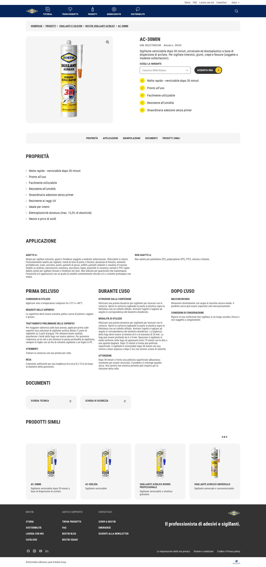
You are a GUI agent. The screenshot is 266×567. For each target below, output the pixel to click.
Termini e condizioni (203, 551)
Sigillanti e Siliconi (70, 26)
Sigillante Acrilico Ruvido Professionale (155, 486)
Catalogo (31, 539)
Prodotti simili (171, 138)
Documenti (151, 138)
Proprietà (92, 138)
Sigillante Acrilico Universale (212, 484)
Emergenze (105, 527)
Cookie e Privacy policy (228, 551)
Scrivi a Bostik (107, 521)
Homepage (36, 26)
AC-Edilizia (91, 484)
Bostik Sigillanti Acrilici (100, 26)
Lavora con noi (206, 2)
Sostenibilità (138, 14)
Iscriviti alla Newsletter (114, 533)
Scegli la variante (150, 63)
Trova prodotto (70, 14)
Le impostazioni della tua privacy (173, 551)
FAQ (195, 2)
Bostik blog (69, 533)
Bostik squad (70, 539)
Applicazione (110, 138)
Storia (187, 2)
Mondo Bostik (114, 14)
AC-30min (123, 26)
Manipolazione (131, 138)
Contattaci (221, 2)
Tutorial (47, 14)
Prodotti (92, 14)
